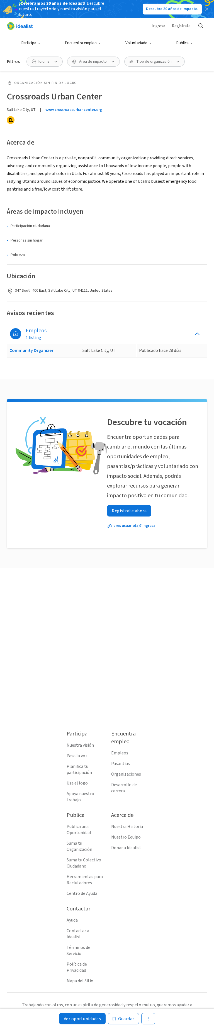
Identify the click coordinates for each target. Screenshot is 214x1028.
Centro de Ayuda (82, 893)
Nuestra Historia (127, 827)
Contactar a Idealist (78, 934)
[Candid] (10, 120)
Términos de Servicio (78, 950)
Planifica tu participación (79, 769)
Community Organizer (31, 350)
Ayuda (72, 920)
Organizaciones (126, 774)
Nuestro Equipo (126, 837)
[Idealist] (20, 26)
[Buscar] (200, 26)
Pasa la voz (77, 756)
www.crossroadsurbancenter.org (73, 110)
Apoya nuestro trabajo (80, 797)
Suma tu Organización (79, 846)
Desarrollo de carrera (124, 788)
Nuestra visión (80, 745)
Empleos (119, 753)
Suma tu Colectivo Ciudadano (84, 863)
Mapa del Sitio (80, 981)
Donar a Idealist (126, 848)
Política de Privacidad (77, 967)
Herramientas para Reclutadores (85, 880)
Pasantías (120, 764)
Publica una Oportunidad (79, 830)
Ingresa (158, 26)
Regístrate (181, 26)
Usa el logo (77, 783)
